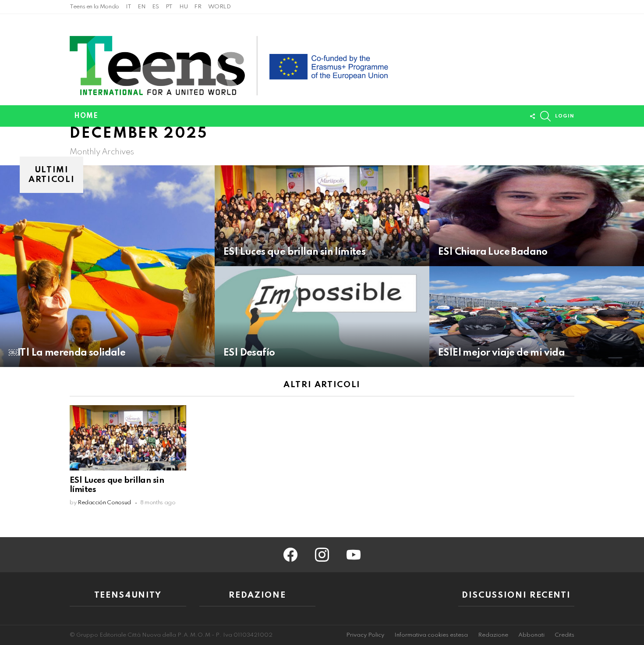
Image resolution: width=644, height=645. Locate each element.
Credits (564, 635)
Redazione (493, 635)
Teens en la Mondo (94, 7)
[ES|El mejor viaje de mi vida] (536, 316)
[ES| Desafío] (322, 316)
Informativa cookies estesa (431, 635)
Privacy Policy (365, 635)
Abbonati (531, 635)
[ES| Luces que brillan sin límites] (322, 215)
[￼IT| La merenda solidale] (107, 266)
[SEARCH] (545, 116)
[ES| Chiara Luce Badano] (536, 215)
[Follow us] (532, 116)
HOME (86, 116)
